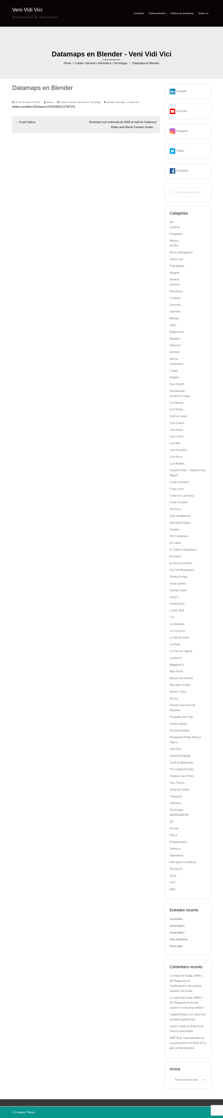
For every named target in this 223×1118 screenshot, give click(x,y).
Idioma (174, 358)
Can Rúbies (177, 463)
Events (174, 828)
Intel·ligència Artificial (183, 862)
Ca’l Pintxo (176, 409)
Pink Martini (177, 266)
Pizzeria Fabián (179, 730)
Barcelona (176, 291)
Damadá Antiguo (180, 522)
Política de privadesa (182, 13)
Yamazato (176, 796)
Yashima (175, 803)
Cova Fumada (178, 502)
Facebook (181, 170)
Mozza (174, 698)
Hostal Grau (177, 603)
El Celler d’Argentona (183, 549)
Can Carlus (177, 423)
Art (171, 222)
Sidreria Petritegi (180, 755)
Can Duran (176, 429)
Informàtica (104, 63)
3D (171, 821)
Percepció (176, 868)
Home (67, 63)
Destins (174, 279)
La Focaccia (177, 630)
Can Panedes (178, 450)
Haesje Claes (178, 590)
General (90, 63)
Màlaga (174, 318)
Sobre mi (203, 13)
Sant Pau (175, 749)
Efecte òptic (176, 946)
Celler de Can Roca (182, 495)
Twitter (179, 150)
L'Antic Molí (177, 610)
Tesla (173, 875)
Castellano (176, 363)
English (174, 377)
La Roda (175, 644)
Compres (139, 13)
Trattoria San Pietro (182, 776)
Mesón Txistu (178, 691)
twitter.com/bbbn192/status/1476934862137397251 (43, 106)
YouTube (181, 111)
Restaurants (177, 390)
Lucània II (176, 657)
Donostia (175, 304)
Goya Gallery (178, 583)
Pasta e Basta (178, 723)
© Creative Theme (23, 1112)
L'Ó (172, 617)
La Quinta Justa (179, 637)
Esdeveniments (157, 13)
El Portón (175, 556)
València (175, 345)
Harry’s (174, 597)
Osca (173, 325)
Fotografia (176, 233)
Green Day (176, 259)
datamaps (120, 102)
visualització (133, 102)
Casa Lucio (177, 488)
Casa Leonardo (179, 482)
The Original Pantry (182, 769)
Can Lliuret (176, 436)
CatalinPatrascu (180, 1014)
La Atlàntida (177, 624)
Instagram (181, 130)
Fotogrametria (178, 841)
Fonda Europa (178, 576)
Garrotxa (175, 311)
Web (172, 889)
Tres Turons (177, 782)
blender (110, 102)
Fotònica (175, 848)
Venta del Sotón (179, 789)
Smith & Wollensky (181, 762)
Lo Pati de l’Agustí (181, 651)
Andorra (175, 284)
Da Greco (176, 509)
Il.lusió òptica (27, 122)
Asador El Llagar (180, 396)
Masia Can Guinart (181, 678)
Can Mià (175, 443)
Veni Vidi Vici (27, 10)
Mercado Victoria (180, 684)
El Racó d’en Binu (181, 563)
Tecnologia (120, 63)
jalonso (50, 102)
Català (79, 63)
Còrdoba (175, 298)
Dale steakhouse (180, 515)
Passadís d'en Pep (181, 716)
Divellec (175, 529)
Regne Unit (177, 331)
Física (173, 835)
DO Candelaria (179, 536)
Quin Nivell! (177, 384)
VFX (172, 882)
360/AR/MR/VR (179, 814)
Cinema (174, 227)
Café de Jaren (178, 416)
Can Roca (176, 456)
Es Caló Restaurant (182, 569)
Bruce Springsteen (181, 252)
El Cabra (175, 542)
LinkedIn (181, 91)
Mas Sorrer (176, 671)
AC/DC (174, 245)
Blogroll (174, 272)
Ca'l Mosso (176, 402)
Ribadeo (175, 338)
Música (174, 240)
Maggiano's (177, 664)
